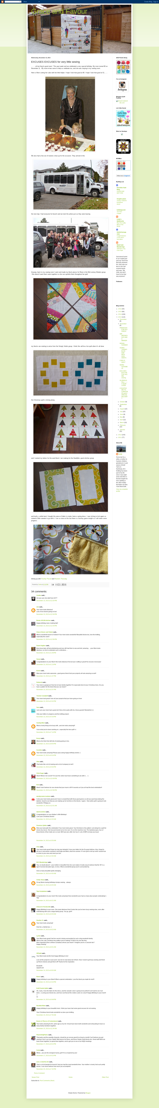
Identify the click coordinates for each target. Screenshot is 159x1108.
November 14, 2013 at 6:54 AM (46, 914)
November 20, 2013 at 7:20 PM (46, 1069)
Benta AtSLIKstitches (43, 620)
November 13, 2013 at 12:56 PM (46, 639)
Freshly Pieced (46, 579)
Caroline (39, 750)
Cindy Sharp (40, 880)
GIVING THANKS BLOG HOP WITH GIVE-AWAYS (123, 353)
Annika (38, 595)
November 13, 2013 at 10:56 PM (46, 790)
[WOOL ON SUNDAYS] (122, 134)
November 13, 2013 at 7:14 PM (46, 732)
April (121, 420)
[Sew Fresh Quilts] (123, 126)
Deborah (39, 682)
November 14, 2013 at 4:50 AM (46, 873)
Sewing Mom (40, 723)
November (123, 324)
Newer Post (35, 1077)
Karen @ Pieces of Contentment (47, 1021)
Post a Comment (39, 1073)
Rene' (38, 976)
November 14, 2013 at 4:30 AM (46, 856)
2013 (120, 317)
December (123, 319)
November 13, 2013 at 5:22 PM (46, 701)
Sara (38, 707)
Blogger (88, 1093)
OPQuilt (38, 953)
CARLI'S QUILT (122, 361)
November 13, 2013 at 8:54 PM (46, 744)
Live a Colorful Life (42, 1062)
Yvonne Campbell (42, 696)
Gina (37, 761)
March (122, 422)
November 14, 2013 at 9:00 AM (46, 970)
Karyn (38, 738)
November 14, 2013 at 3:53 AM (46, 840)
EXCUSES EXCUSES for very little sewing (123, 374)
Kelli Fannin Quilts (42, 988)
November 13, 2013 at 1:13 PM (46, 664)
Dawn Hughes (41, 645)
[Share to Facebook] (63, 584)
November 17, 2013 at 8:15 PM (46, 1044)
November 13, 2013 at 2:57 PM (46, 689)
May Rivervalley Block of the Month (121, 224)
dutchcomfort (40, 812)
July (121, 411)
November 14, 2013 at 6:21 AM (46, 900)
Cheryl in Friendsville (43, 907)
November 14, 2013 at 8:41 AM (46, 947)
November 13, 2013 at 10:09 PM (46, 778)
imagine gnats (121, 199)
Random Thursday (61, 579)
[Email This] (56, 584)
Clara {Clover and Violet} (44, 632)
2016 (120, 309)
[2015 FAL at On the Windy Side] (123, 74)
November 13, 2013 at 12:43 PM (46, 626)
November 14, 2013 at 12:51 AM (46, 805)
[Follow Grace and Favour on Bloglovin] (123, 176)
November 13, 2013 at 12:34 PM (46, 614)
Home (71, 1077)
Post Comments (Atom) (47, 1080)
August (122, 409)
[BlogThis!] (59, 584)
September (123, 404)
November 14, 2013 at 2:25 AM (46, 819)
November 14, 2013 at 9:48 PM (46, 999)
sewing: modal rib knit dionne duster (122, 202)
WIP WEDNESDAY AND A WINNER (124, 337)
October (122, 402)
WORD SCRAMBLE (123, 366)
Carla (38, 1050)
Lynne (38, 936)
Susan (38, 659)
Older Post (105, 1077)
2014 (120, 314)
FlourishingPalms (42, 1035)
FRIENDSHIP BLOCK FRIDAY (123, 329)
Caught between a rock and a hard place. (121, 237)
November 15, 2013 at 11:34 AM (46, 1028)
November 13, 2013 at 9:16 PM (46, 755)
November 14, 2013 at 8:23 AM (46, 929)
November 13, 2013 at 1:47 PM (46, 676)
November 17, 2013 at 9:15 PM (46, 1055)
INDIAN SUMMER (124, 344)
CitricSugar (40, 773)
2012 (120, 435)
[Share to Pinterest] (65, 584)
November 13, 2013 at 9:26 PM (46, 767)
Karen (38, 670)
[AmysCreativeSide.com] (122, 103)
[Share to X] (61, 584)
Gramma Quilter (41, 825)
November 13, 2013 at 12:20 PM (46, 600)
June (121, 414)
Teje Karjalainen (41, 891)
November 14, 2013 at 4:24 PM (46, 982)
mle (37, 607)
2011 (120, 437)
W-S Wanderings (41, 862)
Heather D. (40, 920)
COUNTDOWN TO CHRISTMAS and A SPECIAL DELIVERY (124, 393)
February (123, 425)
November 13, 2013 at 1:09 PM (46, 653)
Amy (38, 847)
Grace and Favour (59, 11)
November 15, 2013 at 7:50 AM (46, 1015)
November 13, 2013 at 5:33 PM (46, 717)
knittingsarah (121, 210)
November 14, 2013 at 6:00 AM (46, 885)
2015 (120, 311)
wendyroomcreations (43, 796)
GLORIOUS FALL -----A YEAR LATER (123, 383)
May (121, 417)
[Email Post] (52, 584)
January (122, 429)
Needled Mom (41, 1005)
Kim (37, 785)
